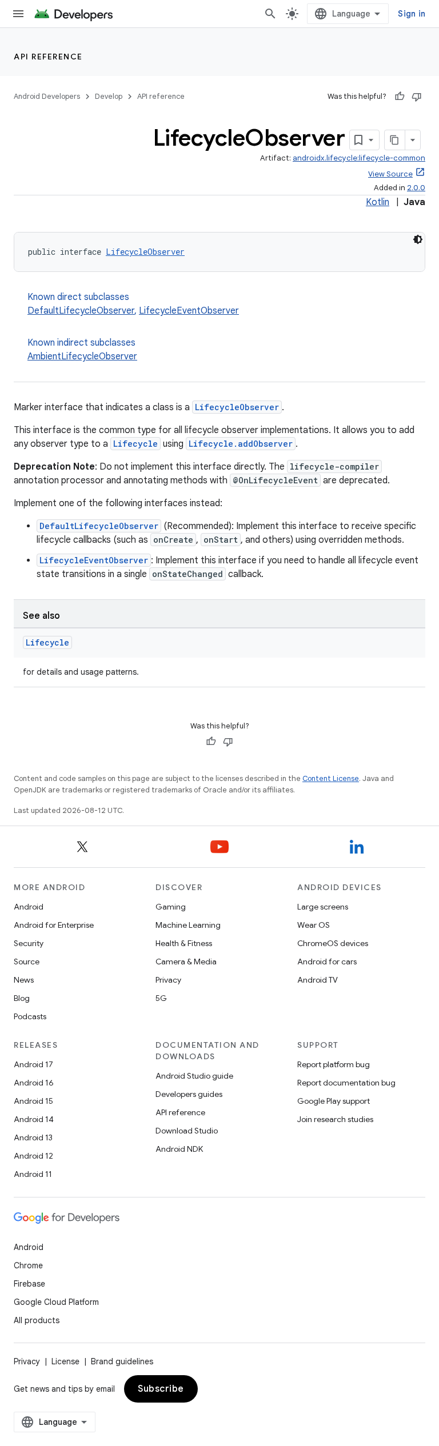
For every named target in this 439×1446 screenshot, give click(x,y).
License (65, 1361)
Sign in (411, 14)
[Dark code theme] (418, 239)
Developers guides (188, 1094)
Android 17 (33, 1064)
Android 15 (33, 1101)
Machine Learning (188, 925)
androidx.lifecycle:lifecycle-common (359, 158)
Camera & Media (186, 961)
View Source (390, 174)
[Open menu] (18, 13)
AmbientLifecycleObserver (82, 356)
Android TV (317, 980)
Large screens (322, 907)
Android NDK (179, 1149)
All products (36, 1320)
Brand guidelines (122, 1361)
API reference (48, 56)
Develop (108, 96)
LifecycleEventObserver (189, 311)
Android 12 (33, 1156)
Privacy (168, 980)
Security (28, 943)
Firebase (29, 1284)
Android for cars (327, 961)
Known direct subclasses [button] (133, 304)
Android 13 (33, 1137)
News (24, 980)
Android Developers (47, 96)
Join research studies (335, 1119)
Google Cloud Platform (56, 1302)
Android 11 (33, 1174)
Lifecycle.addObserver (241, 443)
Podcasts (30, 1016)
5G (161, 998)
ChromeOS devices (332, 943)
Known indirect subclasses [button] (82, 349)
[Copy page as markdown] (395, 140)
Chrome (28, 1265)
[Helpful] (399, 96)
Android (28, 907)
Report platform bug (333, 1064)
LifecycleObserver (145, 251)
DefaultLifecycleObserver (80, 311)
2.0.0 (416, 188)
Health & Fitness (183, 943)
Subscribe (161, 1389)
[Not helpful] (416, 96)
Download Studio (186, 1130)
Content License (330, 778)
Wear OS (313, 925)
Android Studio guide (194, 1076)
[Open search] (270, 14)
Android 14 (34, 1119)
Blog (22, 998)
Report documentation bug (346, 1083)
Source (26, 961)
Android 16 (34, 1083)
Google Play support (333, 1101)
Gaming (170, 907)
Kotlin (377, 202)
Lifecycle (135, 443)
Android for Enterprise (54, 925)
